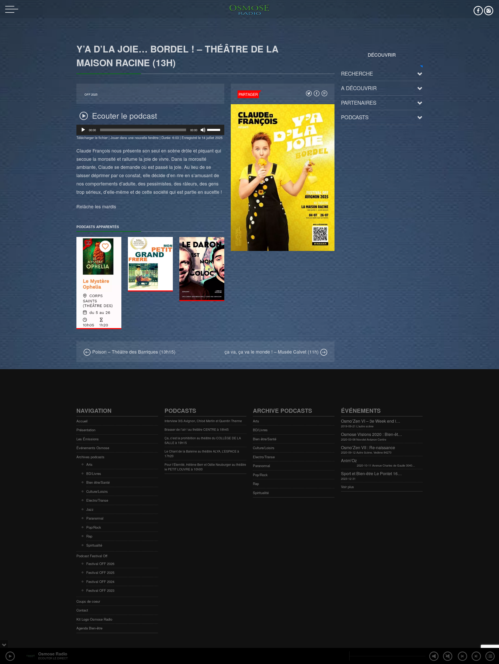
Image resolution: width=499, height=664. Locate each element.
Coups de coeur (88, 601)
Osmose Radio (52, 654)
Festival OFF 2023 (100, 590)
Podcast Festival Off (91, 555)
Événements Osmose (92, 447)
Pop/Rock (93, 527)
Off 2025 (90, 94)
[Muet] (203, 129)
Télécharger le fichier (92, 137)
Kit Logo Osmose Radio (94, 619)
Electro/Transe (97, 500)
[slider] (214, 129)
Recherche (357, 73)
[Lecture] (83, 129)
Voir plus (347, 486)
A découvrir (359, 88)
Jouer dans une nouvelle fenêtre (134, 137)
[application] (150, 130)
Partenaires (358, 102)
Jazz (90, 509)
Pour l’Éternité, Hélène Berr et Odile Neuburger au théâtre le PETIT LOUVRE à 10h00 (205, 466)
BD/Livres (93, 473)
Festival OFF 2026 (100, 563)
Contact (82, 610)
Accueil (82, 421)
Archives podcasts (90, 456)
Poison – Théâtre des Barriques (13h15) (133, 351)
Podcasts (355, 117)
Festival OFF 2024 (100, 581)
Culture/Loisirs (97, 491)
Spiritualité (94, 545)
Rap (89, 536)
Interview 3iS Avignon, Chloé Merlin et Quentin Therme (203, 421)
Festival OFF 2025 (100, 572)
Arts (89, 464)
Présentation (85, 429)
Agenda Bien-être (89, 628)
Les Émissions (87, 438)
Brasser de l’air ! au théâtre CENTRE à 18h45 (197, 429)
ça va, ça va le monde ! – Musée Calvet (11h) (272, 351)
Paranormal (94, 518)
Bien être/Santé (98, 482)
